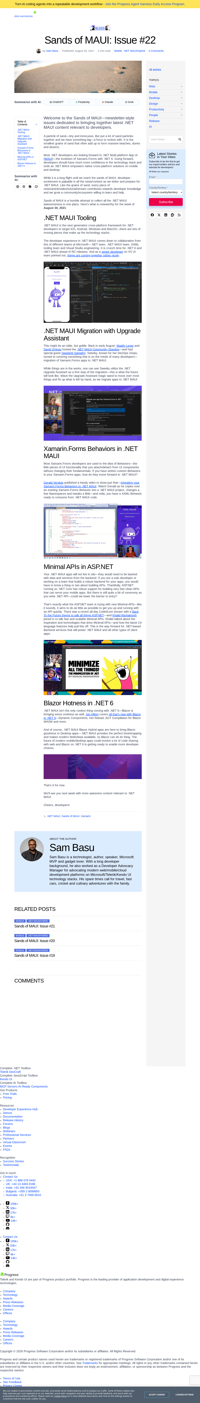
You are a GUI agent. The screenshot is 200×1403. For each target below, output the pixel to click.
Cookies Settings (185, 1394)
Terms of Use (11, 1378)
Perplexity (84, 102)
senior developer (112, 251)
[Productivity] (166, 109)
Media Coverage (13, 1305)
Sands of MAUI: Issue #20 (34, 941)
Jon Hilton (92, 714)
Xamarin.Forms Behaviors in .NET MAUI (25, 150)
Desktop (154, 98)
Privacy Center (12, 1385)
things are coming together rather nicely (93, 255)
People (153, 115)
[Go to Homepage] (34, 16)
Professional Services (17, 1134)
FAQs (6, 1149)
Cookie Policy (60, 1396)
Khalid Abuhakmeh (124, 615)
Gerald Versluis (53, 482)
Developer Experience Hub (20, 1109)
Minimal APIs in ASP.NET (25, 158)
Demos (7, 1112)
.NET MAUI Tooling (23, 131)
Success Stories (13, 1161)
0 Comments (156, 50)
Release (154, 121)
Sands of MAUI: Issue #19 (34, 955)
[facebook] (152, 215)
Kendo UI (6, 1079)
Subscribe (166, 202)
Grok (131, 102)
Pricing (7, 1097)
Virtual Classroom (14, 1142)
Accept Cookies (157, 1394)
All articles (155, 69)
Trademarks (90, 1363)
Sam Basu (52, 50)
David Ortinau (52, 349)
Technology (10, 1294)
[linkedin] (166, 215)
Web (152, 86)
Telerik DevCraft (10, 1071)
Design (153, 103)
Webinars (9, 1131)
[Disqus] (78, 1024)
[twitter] (159, 215)
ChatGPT (58, 102)
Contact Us (10, 1176)
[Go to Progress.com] (9, 1275)
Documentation (13, 1116)
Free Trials (10, 1093)
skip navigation (23, 16)
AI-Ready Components (33, 1086)
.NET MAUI (53, 816)
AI (150, 126)
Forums (8, 1123)
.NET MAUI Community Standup (98, 349)
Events (7, 1145)
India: (21, 1187)
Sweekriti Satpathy (73, 353)
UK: (20, 1184)
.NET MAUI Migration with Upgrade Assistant (24, 140)
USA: (21, 1180)
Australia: (23, 1195)
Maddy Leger (125, 345)
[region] (100, 1395)
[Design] (166, 104)
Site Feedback (12, 1382)
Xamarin (86, 816)
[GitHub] (7, 1225)
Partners (8, 1138)
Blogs (6, 1127)
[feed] (179, 215)
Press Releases (13, 1302)
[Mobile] (166, 92)
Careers (8, 1309)
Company (9, 1291)
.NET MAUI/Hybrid (134, 50)
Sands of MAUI (70, 816)
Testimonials (11, 1165)
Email (152, 177)
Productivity (156, 109)
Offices (7, 1313)
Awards (8, 1298)
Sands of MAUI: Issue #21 (34, 926)
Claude (109, 102)
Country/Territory (157, 188)
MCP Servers (8, 1086)
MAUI (48, 158)
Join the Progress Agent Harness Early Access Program (144, 4)
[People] (166, 115)
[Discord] (7, 1228)
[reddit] (172, 215)
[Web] (166, 87)
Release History (13, 1120)
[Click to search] (180, 139)
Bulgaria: (22, 1191)
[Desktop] (166, 98)
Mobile (118, 50)
